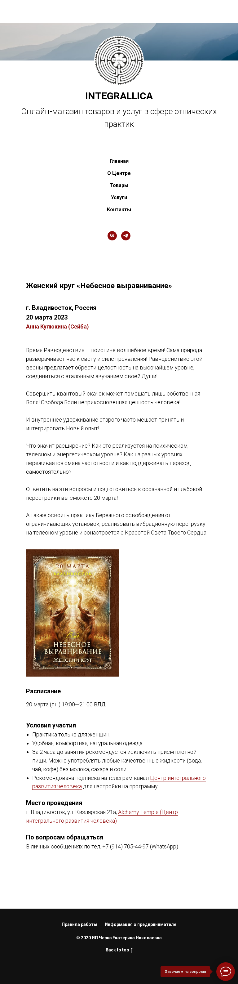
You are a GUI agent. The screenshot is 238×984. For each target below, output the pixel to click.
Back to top (117, 961)
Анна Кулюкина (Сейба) (57, 338)
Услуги (119, 209)
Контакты (119, 222)
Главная (119, 173)
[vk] (112, 248)
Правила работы (79, 936)
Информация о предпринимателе (140, 936)
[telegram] (125, 248)
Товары (119, 197)
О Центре (119, 185)
